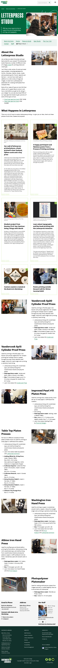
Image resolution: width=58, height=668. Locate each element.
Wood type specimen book (11, 99)
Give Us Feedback (46, 644)
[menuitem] (46, 659)
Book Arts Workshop (10, 8)
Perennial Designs (41, 423)
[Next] (46, 622)
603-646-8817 (5, 609)
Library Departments (28, 637)
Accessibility (27, 644)
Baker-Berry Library (5, 633)
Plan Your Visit (47, 41)
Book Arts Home (8, 41)
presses (9, 65)
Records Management (29, 647)
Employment (27, 642)
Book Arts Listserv (8, 617)
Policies (26, 640)
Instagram (6, 619)
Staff (12, 44)
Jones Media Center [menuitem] (7, 638)
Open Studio (37, 41)
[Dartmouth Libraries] (4, 2)
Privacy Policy (50, 662)
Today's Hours (22, 44)
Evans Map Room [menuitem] (6, 637)
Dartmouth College (28, 658)
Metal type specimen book (11, 101)
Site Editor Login (28, 662)
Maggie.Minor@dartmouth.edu (45, 617)
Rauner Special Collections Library (5, 652)
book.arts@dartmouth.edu (9, 607)
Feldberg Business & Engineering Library (5, 643)
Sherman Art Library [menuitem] (7, 640)
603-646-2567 (48, 636)
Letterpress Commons (13, 453)
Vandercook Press (22, 383)
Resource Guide (26, 41)
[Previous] (40, 622)
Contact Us (44, 639)
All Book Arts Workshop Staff (47, 624)
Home (2, 8)
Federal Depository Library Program (50, 648)
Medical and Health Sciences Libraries (5, 647)
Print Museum (13, 571)
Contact (6, 44)
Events (18, 41)
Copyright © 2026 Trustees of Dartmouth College (28, 660)
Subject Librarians (28, 635)
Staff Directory (27, 633)
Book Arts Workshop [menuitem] (7, 635)
